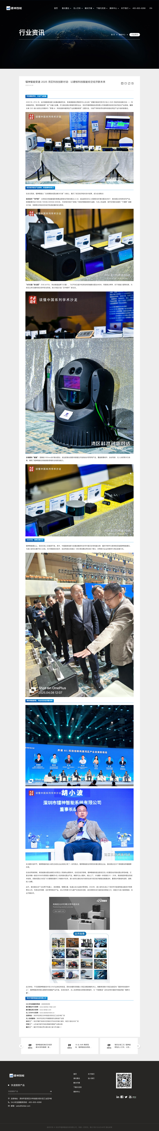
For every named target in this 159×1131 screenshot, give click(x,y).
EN (151, 8)
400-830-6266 (138, 8)
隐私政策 (109, 1127)
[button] (21, 1046)
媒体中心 (113, 8)
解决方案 (88, 8)
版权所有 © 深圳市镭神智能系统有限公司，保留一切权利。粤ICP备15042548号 (76, 1127)
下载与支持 (100, 8)
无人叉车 (77, 8)
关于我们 (124, 8)
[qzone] (122, 83)
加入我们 (91, 1078)
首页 (56, 8)
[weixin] (129, 83)
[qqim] (125, 83)
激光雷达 (65, 8)
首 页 (113, 34)
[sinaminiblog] (132, 83)
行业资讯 (134, 34)
